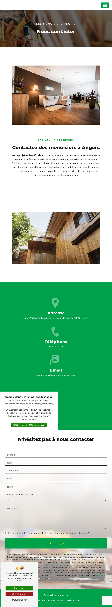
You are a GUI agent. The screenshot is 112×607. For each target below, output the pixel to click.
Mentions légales (72, 600)
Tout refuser (20, 594)
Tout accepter (20, 588)
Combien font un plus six (19, 494)
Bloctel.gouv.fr (100, 575)
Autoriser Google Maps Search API (29, 425)
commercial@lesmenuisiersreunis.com (56, 374)
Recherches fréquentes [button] (56, 595)
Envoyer (59, 543)
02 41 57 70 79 (56, 346)
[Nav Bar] (105, 5)
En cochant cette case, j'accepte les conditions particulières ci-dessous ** (49, 533)
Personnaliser (19, 600)
